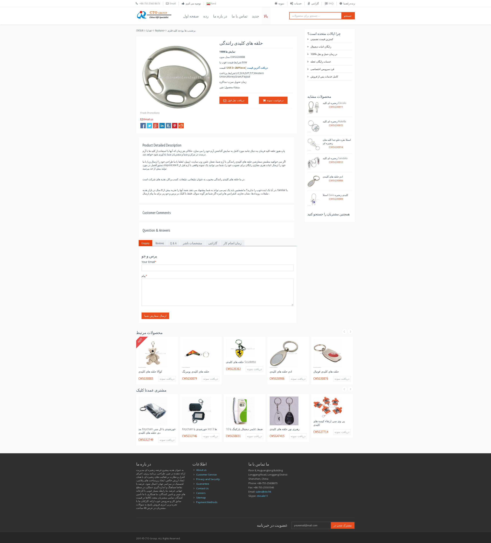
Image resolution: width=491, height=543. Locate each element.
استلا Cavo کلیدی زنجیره (335, 195)
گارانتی (315, 3)
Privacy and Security (208, 479)
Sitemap (201, 497)
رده (205, 16)
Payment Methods (206, 502)
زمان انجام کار (232, 243)
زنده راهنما (349, 3)
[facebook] (143, 125)
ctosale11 (262, 496)
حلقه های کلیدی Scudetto (241, 362)
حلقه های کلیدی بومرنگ (195, 371)
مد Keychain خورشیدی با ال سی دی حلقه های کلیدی (157, 430)
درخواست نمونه (275, 100)
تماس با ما (239, 16)
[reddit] (181, 125)
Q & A (173, 243)
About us (201, 470)
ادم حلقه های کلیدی (333, 176)
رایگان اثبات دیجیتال (321, 46)
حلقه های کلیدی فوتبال (326, 371)
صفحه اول (191, 16)
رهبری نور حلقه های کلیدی (285, 429)
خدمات (298, 3)
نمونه (281, 3)
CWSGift (139, 30)
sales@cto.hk (263, 491)
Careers (201, 493)
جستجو (348, 15)
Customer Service (206, 474)
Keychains (159, 30)
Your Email (149, 262)
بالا (266, 16)
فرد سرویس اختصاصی (322, 69)
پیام (144, 276)
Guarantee (202, 483)
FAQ (331, 3)
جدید (255, 16)
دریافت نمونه (167, 378)
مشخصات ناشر (192, 243)
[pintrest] (174, 125)
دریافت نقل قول (235, 100)
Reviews (160, 243)
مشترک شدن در (343, 525)
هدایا (148, 30)
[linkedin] (162, 125)
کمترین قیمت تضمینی (322, 39)
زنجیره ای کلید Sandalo (335, 158)
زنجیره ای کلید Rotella (334, 121)
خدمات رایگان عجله (321, 61)
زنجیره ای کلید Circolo (334, 103)
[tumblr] (168, 125)
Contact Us (202, 488)
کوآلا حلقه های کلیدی (150, 371)
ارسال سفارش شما (155, 316)
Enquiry (145, 243)
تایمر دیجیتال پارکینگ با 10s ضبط (244, 429)
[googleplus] (155, 125)
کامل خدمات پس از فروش (324, 76)
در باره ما (220, 16)
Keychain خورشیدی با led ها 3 (199, 429)
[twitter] (149, 125)
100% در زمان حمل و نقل (324, 54)
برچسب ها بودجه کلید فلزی (181, 30)
